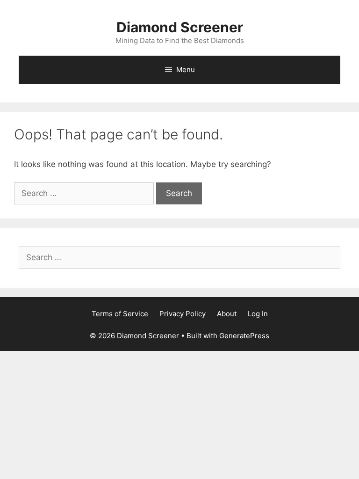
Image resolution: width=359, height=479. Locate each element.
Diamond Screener (179, 27)
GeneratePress (244, 335)
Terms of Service (120, 313)
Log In (258, 313)
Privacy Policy (182, 313)
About (227, 313)
